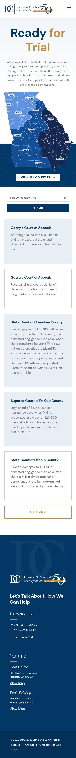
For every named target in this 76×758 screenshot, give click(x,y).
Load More (37, 512)
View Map (17, 683)
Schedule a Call (21, 637)
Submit (38, 208)
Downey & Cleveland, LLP (34, 739)
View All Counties (36, 177)
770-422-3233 (25, 625)
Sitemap (30, 744)
